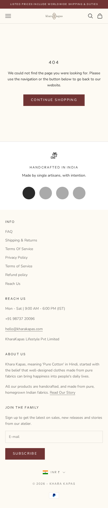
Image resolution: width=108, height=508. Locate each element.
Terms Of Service (19, 248)
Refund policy (16, 274)
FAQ (9, 231)
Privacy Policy (16, 257)
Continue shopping (54, 100)
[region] (54, 165)
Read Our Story (62, 392)
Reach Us (12, 283)
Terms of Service (18, 266)
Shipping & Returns (21, 240)
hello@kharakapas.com (24, 328)
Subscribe (25, 453)
